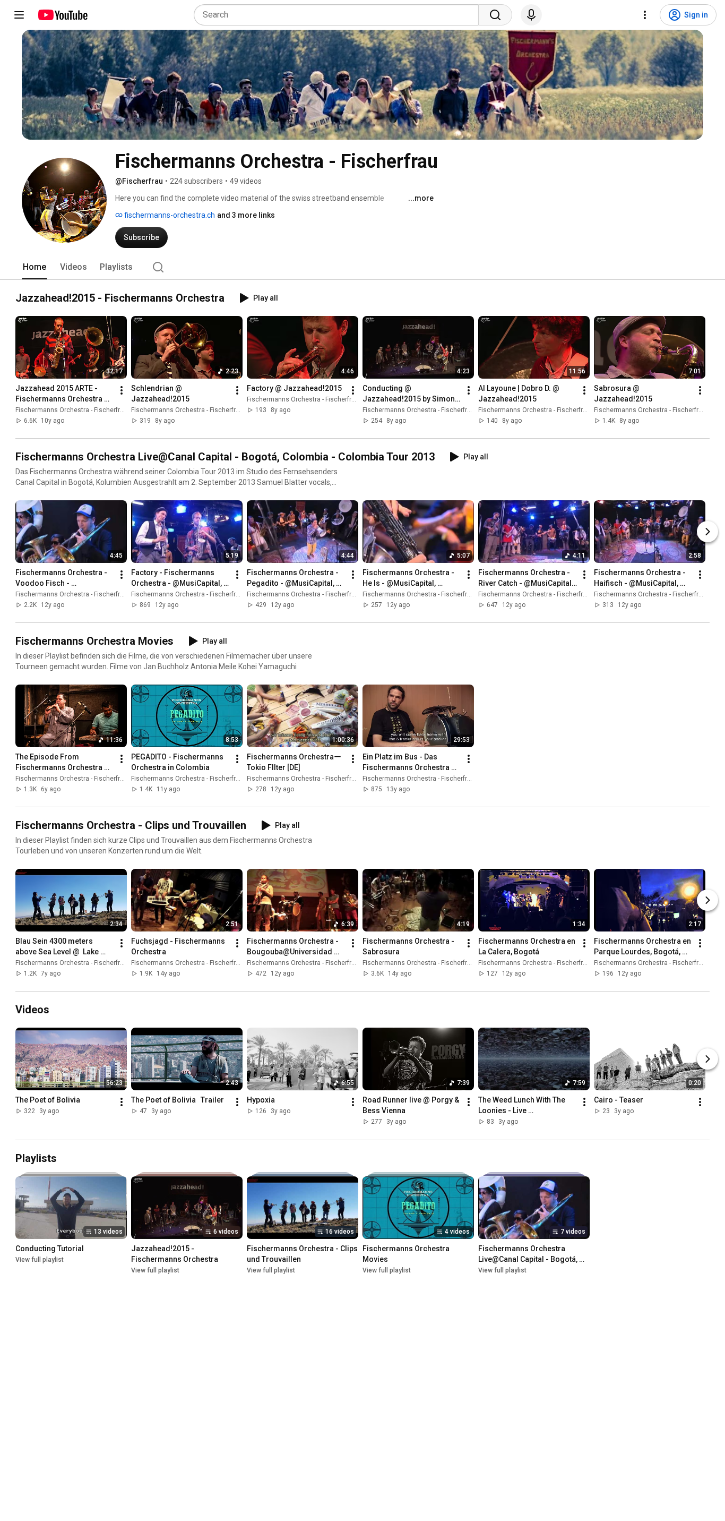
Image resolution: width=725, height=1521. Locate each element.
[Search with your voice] (531, 14)
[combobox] (339, 14)
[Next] (707, 531)
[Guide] (19, 14)
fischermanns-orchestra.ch (169, 215)
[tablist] (362, 267)
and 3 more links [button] (246, 215)
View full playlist (39, 1259)
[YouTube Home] (62, 15)
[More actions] (121, 390)
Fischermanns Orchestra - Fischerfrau (71, 410)
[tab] (34, 267)
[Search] (495, 14)
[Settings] (644, 14)
